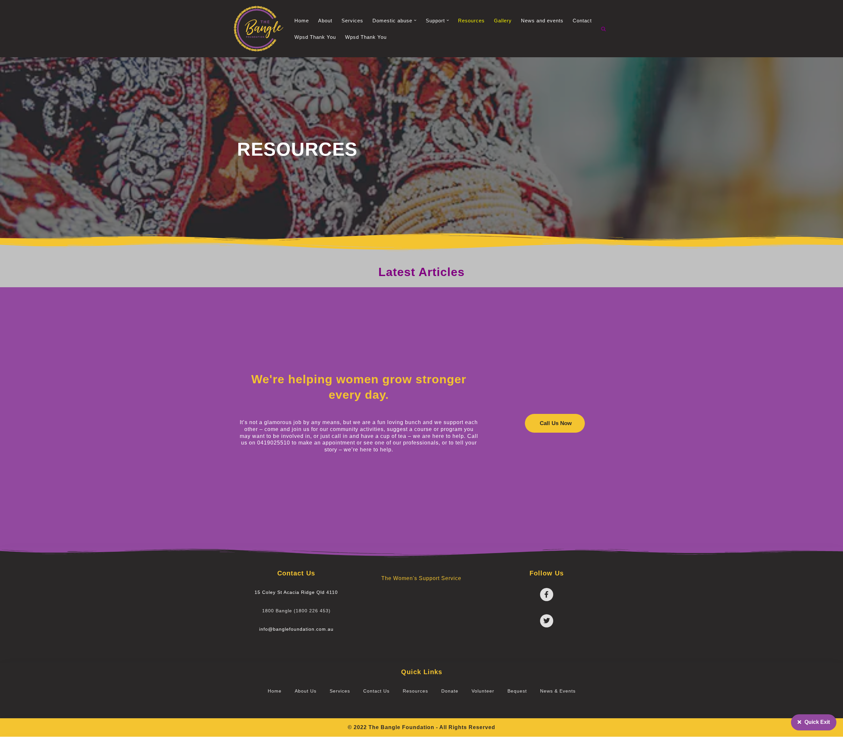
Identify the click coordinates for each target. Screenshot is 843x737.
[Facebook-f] (546, 594)
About (325, 20)
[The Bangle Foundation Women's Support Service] (258, 28)
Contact (582, 20)
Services (352, 20)
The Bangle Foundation (401, 727)
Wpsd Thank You (315, 37)
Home (301, 20)
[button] (415, 20)
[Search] (603, 28)
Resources (471, 20)
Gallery (503, 20)
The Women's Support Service (421, 578)
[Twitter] (546, 620)
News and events (542, 20)
